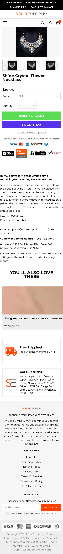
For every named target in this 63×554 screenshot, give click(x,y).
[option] (31, 42)
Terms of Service (31, 476)
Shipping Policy (31, 461)
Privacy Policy (31, 471)
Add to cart (31, 116)
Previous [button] (6, 65)
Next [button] (57, 65)
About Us (31, 457)
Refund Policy (31, 466)
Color (5, 96)
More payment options (31, 132)
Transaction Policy (31, 481)
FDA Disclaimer (31, 486)
